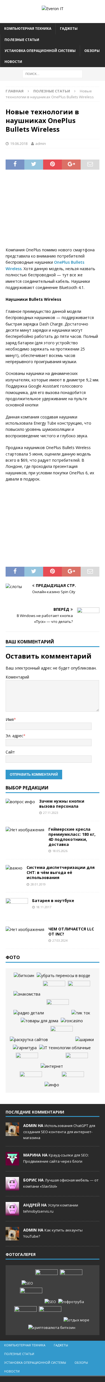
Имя (10, 719)
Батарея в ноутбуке (53, 900)
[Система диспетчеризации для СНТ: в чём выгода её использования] (14, 868)
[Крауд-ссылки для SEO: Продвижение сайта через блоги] (50, 1302)
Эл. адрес (14, 735)
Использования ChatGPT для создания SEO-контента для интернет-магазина (59, 1131)
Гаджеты (69, 28)
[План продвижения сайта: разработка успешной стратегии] (29, 1040)
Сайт (10, 752)
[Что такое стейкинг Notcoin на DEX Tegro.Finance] (51, 1328)
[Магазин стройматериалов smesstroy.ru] (57, 1007)
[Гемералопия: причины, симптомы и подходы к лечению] (25, 1314)
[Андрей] (12, 1212)
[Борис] (12, 1187)
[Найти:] (52, 73)
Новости (13, 61)
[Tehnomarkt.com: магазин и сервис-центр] (27, 1061)
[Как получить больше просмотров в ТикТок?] (80, 1013)
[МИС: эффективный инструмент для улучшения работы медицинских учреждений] (77, 1061)
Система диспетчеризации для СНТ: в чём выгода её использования (61, 872)
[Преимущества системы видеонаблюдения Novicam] (31, 1296)
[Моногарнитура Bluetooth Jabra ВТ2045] (25, 1048)
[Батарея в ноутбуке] (17, 906)
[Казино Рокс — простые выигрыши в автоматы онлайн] (72, 1021)
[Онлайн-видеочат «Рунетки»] (61, 1034)
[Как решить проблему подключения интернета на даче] (52, 1066)
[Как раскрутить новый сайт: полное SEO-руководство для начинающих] (27, 1283)
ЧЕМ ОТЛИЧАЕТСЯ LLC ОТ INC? (71, 931)
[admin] (12, 1133)
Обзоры (92, 50)
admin (40, 143)
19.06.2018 (18, 143)
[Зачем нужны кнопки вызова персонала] (20, 802)
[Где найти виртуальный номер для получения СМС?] (79, 989)
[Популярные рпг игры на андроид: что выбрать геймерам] (71, 1277)
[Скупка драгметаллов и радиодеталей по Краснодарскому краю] (28, 1013)
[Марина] (12, 1162)
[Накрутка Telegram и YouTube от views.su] (50, 1314)
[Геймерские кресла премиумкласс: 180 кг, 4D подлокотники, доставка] (25, 830)
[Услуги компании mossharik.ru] (84, 1040)
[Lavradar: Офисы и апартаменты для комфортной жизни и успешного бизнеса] (46, 1277)
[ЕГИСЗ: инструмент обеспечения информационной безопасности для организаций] (63, 976)
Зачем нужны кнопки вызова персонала (61, 803)
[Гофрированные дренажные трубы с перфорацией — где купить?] (71, 1302)
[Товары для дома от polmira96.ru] (39, 1021)
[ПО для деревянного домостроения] (31, 1079)
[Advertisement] (52, 212)
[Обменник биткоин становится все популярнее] (24, 976)
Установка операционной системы (40, 50)
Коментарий (17, 677)
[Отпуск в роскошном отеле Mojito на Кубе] (76, 1320)
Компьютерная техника (27, 28)
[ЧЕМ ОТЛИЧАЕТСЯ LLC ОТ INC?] (25, 929)
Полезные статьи (21, 39)
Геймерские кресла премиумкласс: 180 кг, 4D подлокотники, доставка (71, 837)
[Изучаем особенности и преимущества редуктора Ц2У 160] (65, 1048)
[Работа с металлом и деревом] (52, 1085)
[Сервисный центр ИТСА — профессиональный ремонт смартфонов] (73, 1079)
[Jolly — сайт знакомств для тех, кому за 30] (26, 994)
